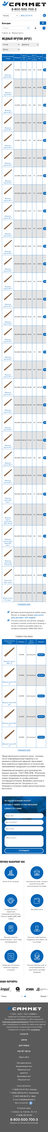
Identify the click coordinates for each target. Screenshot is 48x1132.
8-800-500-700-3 (24, 1119)
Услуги (24, 1034)
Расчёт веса (24, 1051)
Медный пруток (17, 33)
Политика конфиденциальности (15, 1022)
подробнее (35, 1030)
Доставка (24, 1045)
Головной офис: (24, 1108)
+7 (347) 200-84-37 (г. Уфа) (24, 1096)
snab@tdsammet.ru (27, 1099)
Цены (24, 1040)
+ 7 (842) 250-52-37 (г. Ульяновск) (24, 1093)
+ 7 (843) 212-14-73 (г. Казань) (24, 1089)
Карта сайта (24, 1057)
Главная (5, 33)
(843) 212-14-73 (26, 16)
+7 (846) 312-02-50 (24, 1115)
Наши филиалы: (24, 1086)
